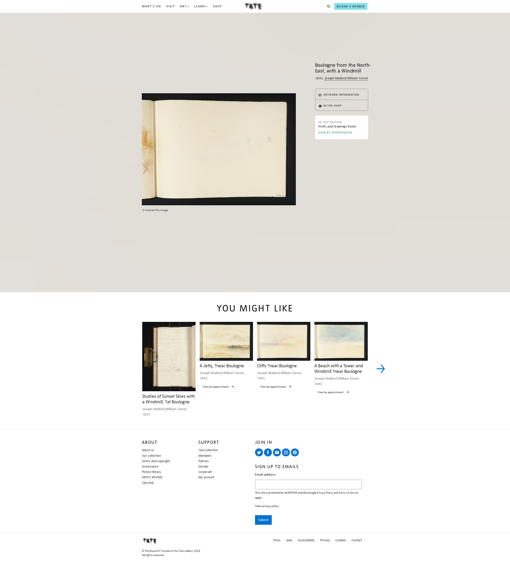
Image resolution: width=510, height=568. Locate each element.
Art (183, 6)
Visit (170, 6)
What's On (151, 6)
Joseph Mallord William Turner (346, 78)
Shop (217, 6)
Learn (199, 6)
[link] (155, 348)
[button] (327, 6)
